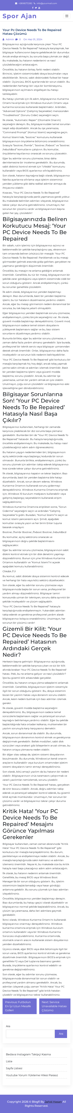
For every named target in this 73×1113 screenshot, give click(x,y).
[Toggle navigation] (66, 15)
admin (9, 39)
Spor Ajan (20, 16)
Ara (8, 1026)
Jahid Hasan (53, 1101)
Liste (9, 1061)
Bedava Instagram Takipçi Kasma (28, 1054)
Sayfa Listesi (14, 1068)
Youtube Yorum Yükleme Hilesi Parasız (32, 1075)
